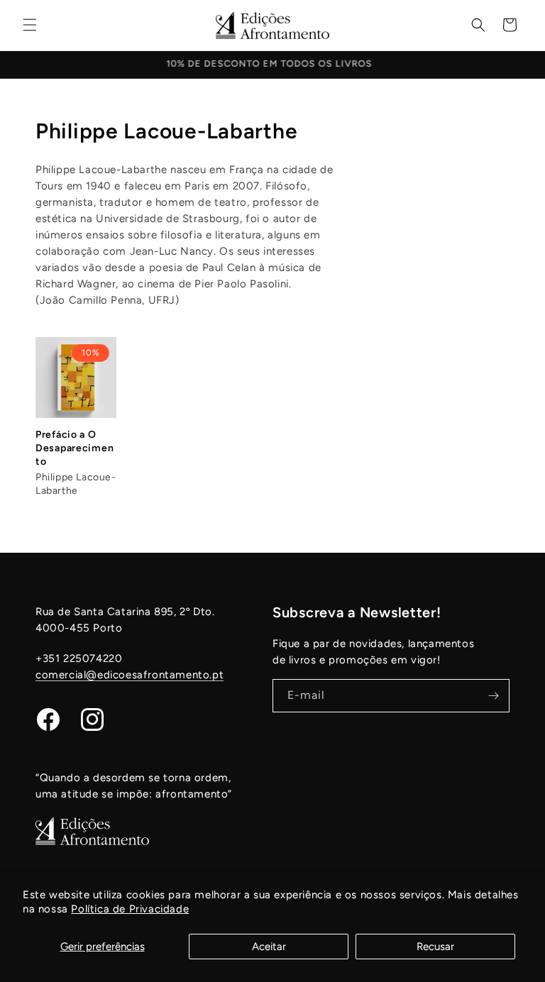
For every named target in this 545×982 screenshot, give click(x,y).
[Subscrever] (493, 695)
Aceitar (269, 946)
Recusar (435, 946)
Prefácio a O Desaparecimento (74, 448)
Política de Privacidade (130, 909)
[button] (29, 24)
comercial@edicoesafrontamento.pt (129, 674)
